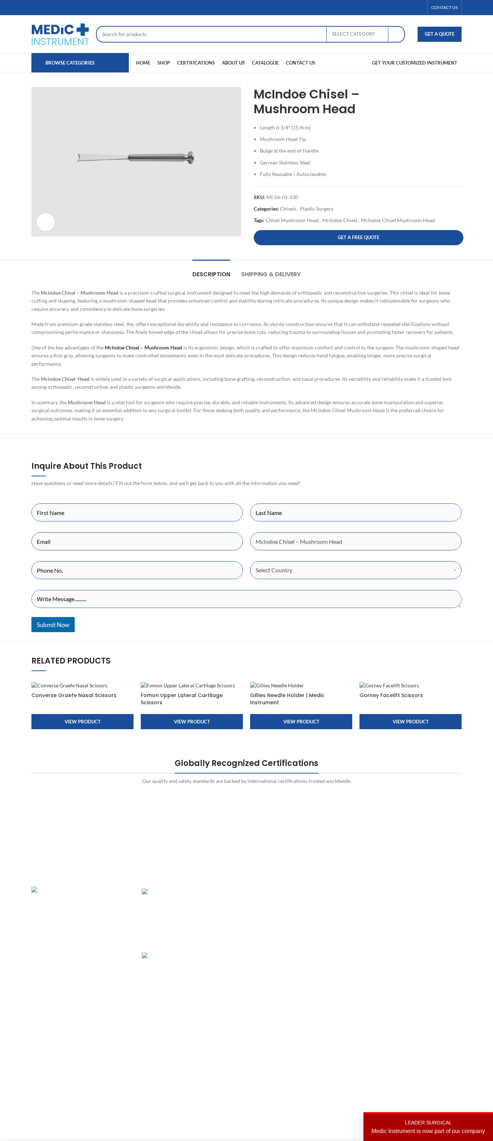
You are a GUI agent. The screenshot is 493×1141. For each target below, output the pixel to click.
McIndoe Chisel (339, 220)
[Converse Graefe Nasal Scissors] (82, 685)
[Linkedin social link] (419, 8)
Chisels (288, 209)
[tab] (211, 271)
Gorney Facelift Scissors (391, 695)
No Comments (212, 1001)
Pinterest (409, 929)
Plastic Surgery (316, 209)
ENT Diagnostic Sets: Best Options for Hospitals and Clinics (216, 906)
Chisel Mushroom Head (292, 220)
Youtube (408, 954)
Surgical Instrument (274, 954)
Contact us (338, 954)
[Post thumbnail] (167, 915)
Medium (408, 942)
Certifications (341, 917)
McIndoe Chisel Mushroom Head (398, 220)
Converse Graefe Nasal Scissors (74, 695)
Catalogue (337, 929)
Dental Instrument (272, 905)
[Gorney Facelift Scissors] (410, 685)
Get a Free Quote (358, 237)
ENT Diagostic (268, 917)
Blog (331, 942)
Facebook (409, 905)
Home (332, 892)
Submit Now (53, 625)
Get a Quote (439, 34)
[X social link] (402, 8)
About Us (336, 905)
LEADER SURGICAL (428, 1127)
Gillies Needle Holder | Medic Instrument (287, 699)
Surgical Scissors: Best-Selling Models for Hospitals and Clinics (216, 969)
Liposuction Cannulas (276, 942)
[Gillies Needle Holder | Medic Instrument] (301, 685)
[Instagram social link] (410, 8)
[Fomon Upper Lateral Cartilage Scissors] (192, 685)
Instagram (410, 892)
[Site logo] (60, 33)
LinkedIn (408, 917)
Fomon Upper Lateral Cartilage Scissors (182, 699)
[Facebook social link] (393, 8)
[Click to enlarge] (46, 222)
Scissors (261, 929)
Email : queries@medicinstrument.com (83, 943)
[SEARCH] (396, 34)
